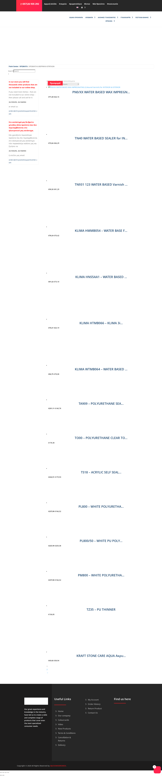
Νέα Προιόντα (98, 4)
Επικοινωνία (112, 4)
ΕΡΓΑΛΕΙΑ (109, 21)
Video (60, 724)
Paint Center (13, 66)
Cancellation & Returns (64, 739)
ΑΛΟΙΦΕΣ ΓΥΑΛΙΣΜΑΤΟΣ (107, 18)
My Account (93, 699)
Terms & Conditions (67, 733)
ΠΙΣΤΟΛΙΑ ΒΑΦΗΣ (142, 18)
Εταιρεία (63, 4)
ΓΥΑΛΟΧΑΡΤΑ (125, 18)
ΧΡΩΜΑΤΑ (89, 18)
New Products (64, 728)
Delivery (61, 745)
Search (11, 71)
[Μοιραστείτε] (6, 772)
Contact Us (93, 712)
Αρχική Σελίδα (50, 4)
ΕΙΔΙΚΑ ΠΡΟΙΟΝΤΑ (76, 18)
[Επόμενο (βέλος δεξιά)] (3, 775)
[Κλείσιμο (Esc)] (8, 772)
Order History (94, 704)
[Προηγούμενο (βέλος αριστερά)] (1, 775)
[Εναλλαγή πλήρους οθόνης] (3, 772)
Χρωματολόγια (75, 4)
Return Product (95, 708)
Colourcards (63, 720)
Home (60, 711)
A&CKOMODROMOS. (58, 766)
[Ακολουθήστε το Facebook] (122, 3)
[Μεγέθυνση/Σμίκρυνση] (1, 772)
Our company (64, 715)
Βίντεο (87, 4)
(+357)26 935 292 (30, 3)
